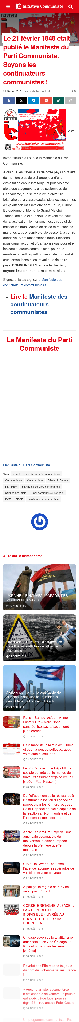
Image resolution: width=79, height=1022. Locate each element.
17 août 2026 (34, 979)
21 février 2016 (12, 91)
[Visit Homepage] (39, 6)
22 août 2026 (34, 855)
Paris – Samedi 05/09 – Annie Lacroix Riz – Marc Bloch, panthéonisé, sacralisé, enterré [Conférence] (46, 724)
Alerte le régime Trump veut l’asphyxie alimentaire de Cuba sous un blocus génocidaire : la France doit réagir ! (33, 697)
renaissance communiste (43, 499)
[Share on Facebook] (9, 100)
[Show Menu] (8, 6)
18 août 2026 (34, 956)
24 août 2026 (17, 656)
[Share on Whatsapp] (58, 100)
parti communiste (16, 493)
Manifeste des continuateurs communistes (38, 304)
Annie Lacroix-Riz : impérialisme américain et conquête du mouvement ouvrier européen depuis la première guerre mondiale (47, 840)
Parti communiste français (47, 493)
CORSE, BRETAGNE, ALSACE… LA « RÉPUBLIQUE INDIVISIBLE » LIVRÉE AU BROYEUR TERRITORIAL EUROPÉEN (48, 914)
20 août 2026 (34, 896)
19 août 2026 (34, 928)
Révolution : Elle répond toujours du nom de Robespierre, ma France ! (49, 969)
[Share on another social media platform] (70, 100)
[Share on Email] (46, 100)
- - (39, 535)
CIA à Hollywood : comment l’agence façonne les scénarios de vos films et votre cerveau (48, 868)
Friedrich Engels (58, 480)
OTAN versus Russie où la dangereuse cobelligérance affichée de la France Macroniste (34, 646)
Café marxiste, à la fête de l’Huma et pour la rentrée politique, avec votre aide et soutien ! (48, 749)
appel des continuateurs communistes (36, 474)
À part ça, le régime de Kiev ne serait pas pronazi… (46, 889)
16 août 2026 (34, 1006)
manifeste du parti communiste (41, 486)
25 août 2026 (17, 605)
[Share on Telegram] (33, 100)
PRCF (19, 499)
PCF (8, 499)
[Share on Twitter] (21, 100)
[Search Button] (70, 6)
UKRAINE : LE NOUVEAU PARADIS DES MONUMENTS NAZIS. (37, 597)
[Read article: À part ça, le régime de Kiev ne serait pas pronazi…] (11, 891)
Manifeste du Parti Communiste (26, 465)
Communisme (13, 480)
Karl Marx (11, 486)
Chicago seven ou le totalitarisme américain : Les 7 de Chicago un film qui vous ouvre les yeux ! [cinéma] (48, 944)
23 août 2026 (34, 759)
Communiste (35, 480)
